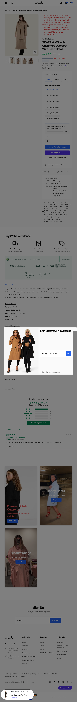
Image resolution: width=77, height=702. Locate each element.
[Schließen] (75, 329)
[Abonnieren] (68, 353)
